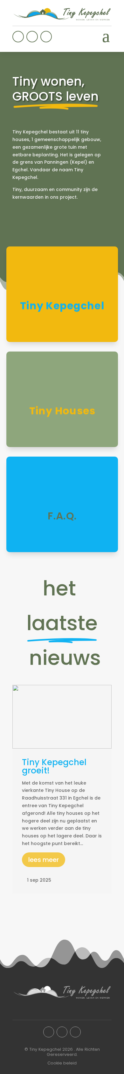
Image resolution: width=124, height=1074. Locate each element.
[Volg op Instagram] (32, 36)
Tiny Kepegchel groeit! (54, 766)
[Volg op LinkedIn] (46, 36)
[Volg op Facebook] (18, 36)
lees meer (43, 859)
